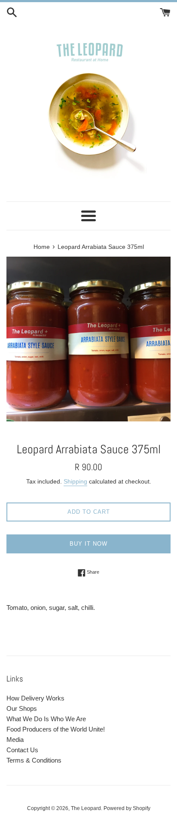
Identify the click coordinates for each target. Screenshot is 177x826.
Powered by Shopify (127, 808)
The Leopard (86, 808)
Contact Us (22, 750)
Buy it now (88, 543)
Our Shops (21, 708)
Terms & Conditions (33, 760)
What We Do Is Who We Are (46, 718)
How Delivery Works (35, 698)
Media (15, 739)
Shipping (75, 481)
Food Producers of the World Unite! (55, 729)
